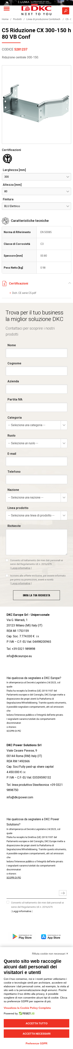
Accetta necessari (37, 1033)
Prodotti (17, 19)
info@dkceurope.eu (19, 656)
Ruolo (11, 435)
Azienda (13, 381)
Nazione (13, 490)
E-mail (11, 453)
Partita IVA (14, 399)
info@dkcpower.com (20, 797)
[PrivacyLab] (26, 1013)
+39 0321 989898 (23, 649)
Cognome (14, 363)
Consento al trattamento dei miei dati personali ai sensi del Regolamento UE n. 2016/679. (36, 564)
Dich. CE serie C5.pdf (24, 292)
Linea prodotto (17, 508)
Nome (11, 345)
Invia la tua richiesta (36, 595)
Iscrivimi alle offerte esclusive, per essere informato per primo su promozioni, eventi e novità (38, 579)
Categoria (14, 417)
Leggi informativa (20, 568)
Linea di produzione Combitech (43, 19)
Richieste (14, 526)
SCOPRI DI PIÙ (14, 731)
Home (5, 19)
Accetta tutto (37, 1023)
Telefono (14, 471)
